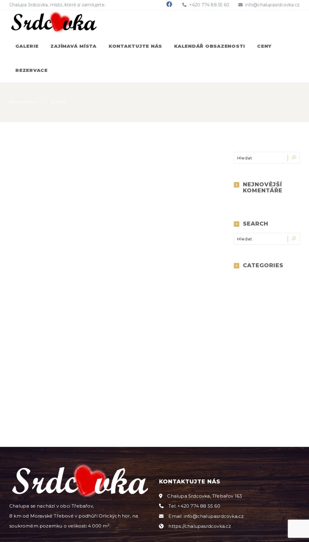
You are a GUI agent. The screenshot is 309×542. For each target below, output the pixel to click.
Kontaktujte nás (135, 46)
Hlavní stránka (22, 102)
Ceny (264, 46)
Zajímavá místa (73, 46)
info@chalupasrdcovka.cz (272, 5)
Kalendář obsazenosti (209, 46)
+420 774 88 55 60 (208, 5)
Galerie (26, 46)
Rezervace (31, 70)
